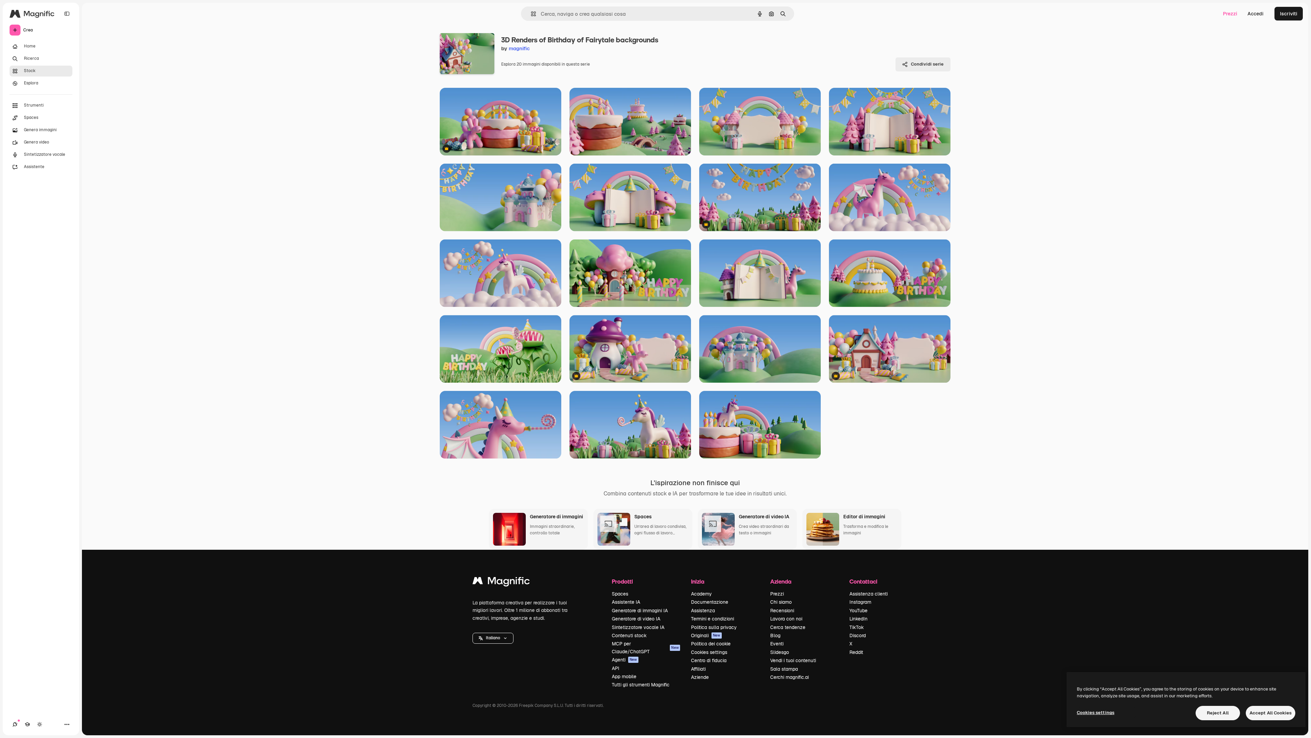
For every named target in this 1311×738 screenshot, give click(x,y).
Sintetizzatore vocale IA (638, 627)
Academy (701, 594)
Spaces (620, 594)
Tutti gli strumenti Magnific (640, 685)
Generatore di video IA (636, 619)
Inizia (697, 581)
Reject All (1218, 713)
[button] (493, 638)
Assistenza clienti (868, 594)
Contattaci (863, 581)
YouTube (858, 610)
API (615, 668)
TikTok (856, 627)
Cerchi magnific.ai (789, 677)
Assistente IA (626, 602)
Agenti (624, 660)
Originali (705, 635)
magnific (519, 48)
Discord (857, 635)
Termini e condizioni (712, 619)
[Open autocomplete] (530, 13)
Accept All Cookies (1271, 713)
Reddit (856, 652)
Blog (775, 635)
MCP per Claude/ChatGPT (645, 647)
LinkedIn (858, 619)
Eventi (777, 644)
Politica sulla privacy (714, 627)
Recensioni (782, 610)
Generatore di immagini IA (640, 610)
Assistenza (703, 610)
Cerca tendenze (787, 627)
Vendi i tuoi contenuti (793, 660)
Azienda (780, 581)
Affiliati (698, 669)
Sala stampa (784, 669)
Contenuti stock (629, 635)
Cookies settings (709, 652)
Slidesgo (779, 652)
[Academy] (27, 724)
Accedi (1255, 14)
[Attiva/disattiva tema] (39, 724)
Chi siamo (781, 602)
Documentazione (709, 602)
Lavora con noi (786, 619)
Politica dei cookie (711, 644)
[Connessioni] (15, 724)
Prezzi (1230, 14)
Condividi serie (927, 64)
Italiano (493, 638)
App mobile (624, 676)
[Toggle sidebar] (66, 13)
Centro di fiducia (709, 660)
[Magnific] (501, 582)
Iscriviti (1288, 14)
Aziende (700, 677)
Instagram (860, 602)
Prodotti (622, 581)
